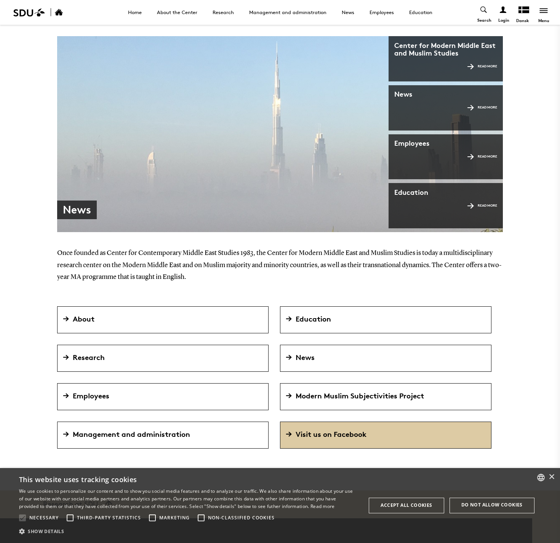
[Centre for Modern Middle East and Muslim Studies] (67, 12)
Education (420, 12)
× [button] (551, 477)
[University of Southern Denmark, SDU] (29, 12)
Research (223, 12)
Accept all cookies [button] (406, 505)
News (348, 12)
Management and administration (287, 12)
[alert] (280, 505)
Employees (382, 12)
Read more (487, 66)
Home (135, 12)
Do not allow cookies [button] (492, 505)
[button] (22, 517)
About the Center (177, 12)
